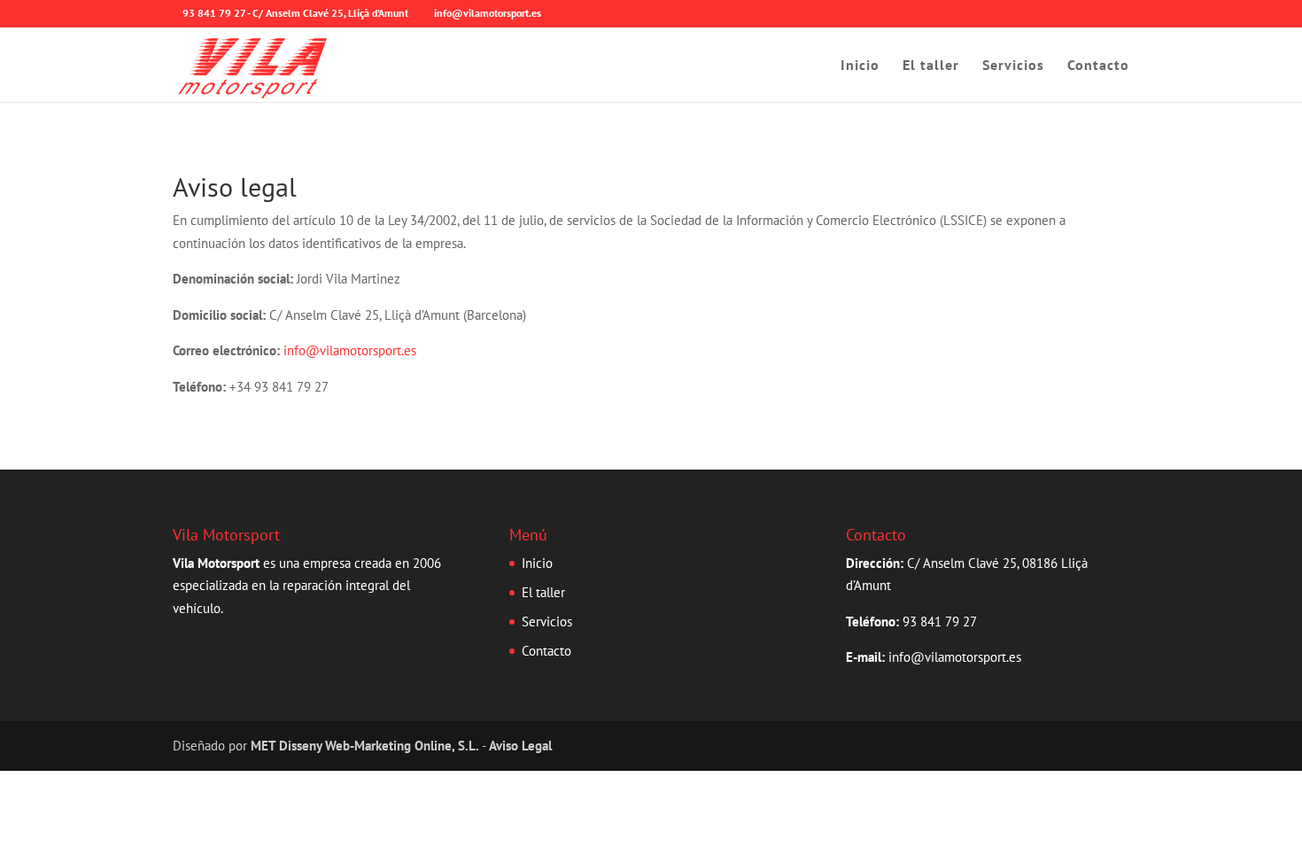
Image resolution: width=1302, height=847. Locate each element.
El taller (931, 66)
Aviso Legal (520, 745)
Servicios (1013, 66)
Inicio (860, 66)
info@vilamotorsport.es (349, 350)
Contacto (1098, 66)
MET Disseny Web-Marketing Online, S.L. (365, 745)
